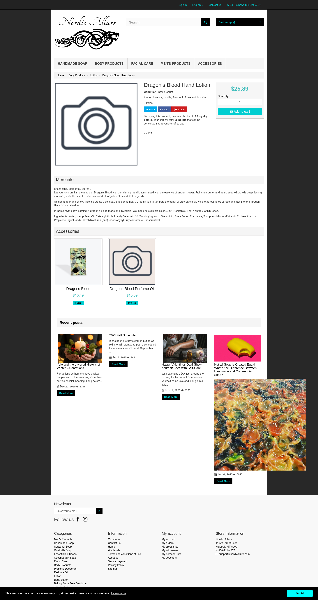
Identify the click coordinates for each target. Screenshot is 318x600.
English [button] (197, 5)
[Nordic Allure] (87, 33)
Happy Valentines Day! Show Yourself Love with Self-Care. (182, 366)
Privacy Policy (116, 565)
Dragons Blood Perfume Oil (132, 289)
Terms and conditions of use (124, 554)
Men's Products (175, 63)
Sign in (183, 5)
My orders (168, 543)
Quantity (223, 96)
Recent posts (71, 323)
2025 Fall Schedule (122, 335)
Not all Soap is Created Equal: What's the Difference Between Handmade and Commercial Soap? (235, 370)
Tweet (151, 109)
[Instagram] (85, 520)
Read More (66, 393)
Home (111, 546)
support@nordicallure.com (234, 554)
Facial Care (142, 63)
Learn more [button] (118, 593)
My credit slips (170, 546)
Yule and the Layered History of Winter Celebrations (78, 366)
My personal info (171, 554)
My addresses (170, 550)
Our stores (114, 539)
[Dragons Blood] (78, 262)
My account (168, 539)
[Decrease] (222, 102)
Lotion (57, 576)
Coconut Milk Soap (65, 557)
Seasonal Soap (63, 546)
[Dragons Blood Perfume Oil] (132, 262)
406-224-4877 (253, 5)
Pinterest (180, 109)
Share (165, 109)
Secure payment (117, 561)
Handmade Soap (72, 63)
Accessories (210, 63)
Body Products (109, 63)
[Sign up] (99, 511)
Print (150, 132)
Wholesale (114, 550)
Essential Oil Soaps (65, 554)
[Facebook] (78, 520)
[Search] (205, 22)
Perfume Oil (61, 572)
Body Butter (61, 579)
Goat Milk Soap (63, 550)
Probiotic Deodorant (65, 568)
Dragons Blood (78, 289)
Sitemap (113, 568)
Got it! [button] (300, 593)
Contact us (215, 5)
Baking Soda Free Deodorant (71, 583)
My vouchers (169, 557)
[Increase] (258, 102)
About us (113, 557)
